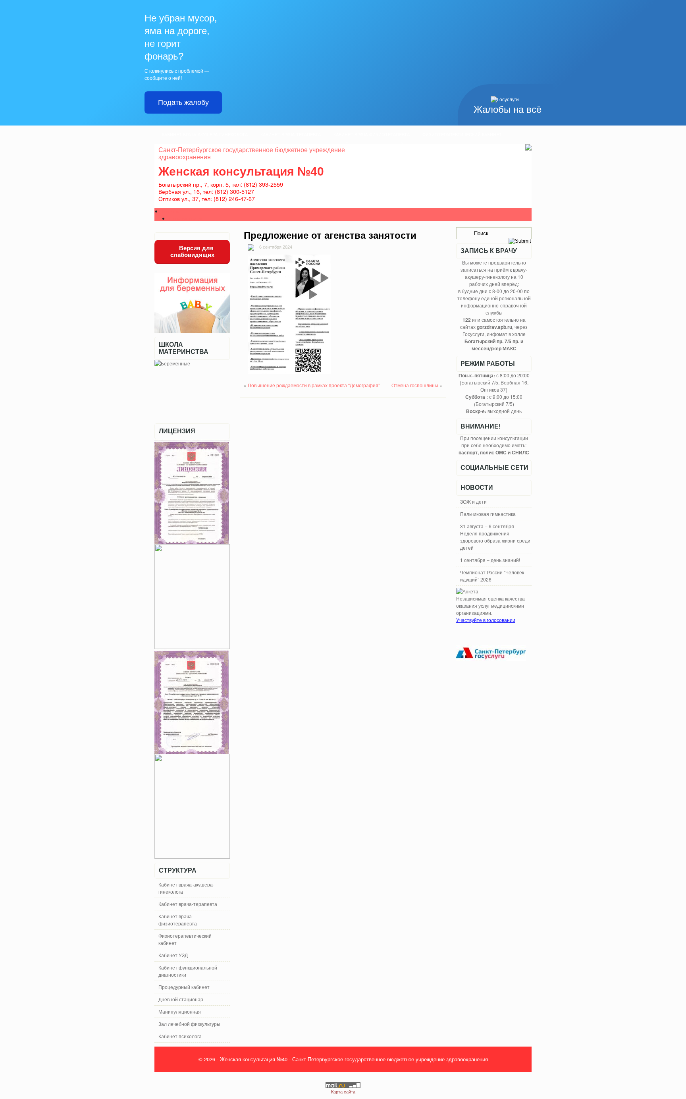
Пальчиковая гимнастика (488, 513)
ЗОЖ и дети (473, 501)
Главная (171, 211)
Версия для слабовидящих (192, 251)
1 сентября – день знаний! (490, 559)
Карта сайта (343, 1091)
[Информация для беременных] (192, 330)
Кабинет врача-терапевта (290, 134)
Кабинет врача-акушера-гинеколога (205, 134)
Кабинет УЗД (173, 955)
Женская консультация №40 (241, 171)
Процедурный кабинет (184, 986)
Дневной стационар (180, 999)
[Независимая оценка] (467, 591)
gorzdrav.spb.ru (494, 326)
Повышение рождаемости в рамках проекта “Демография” (314, 385)
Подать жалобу (183, 102)
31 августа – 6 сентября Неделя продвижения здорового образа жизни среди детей (495, 537)
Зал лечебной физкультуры (189, 1023)
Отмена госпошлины (414, 385)
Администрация (187, 218)
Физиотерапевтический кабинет (462, 134)
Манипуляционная (179, 1011)
